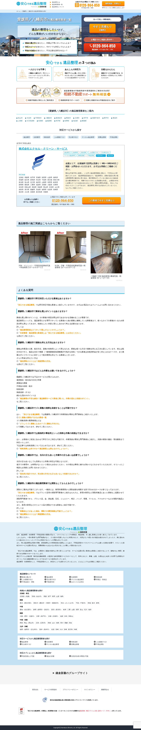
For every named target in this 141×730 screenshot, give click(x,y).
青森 (45, 596)
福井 (89, 609)
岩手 (49, 596)
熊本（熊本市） (44, 629)
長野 (77, 609)
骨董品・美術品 (101, 579)
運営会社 (35, 689)
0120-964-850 (62, 200)
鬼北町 (75, 121)
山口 (53, 623)
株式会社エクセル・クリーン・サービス (70, 175)
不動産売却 (50, 582)
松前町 (40, 121)
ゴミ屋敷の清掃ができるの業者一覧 (32, 417)
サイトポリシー (89, 689)
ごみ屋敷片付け (27, 579)
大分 (61, 629)
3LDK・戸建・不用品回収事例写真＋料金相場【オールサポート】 (70, 266)
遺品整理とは (56, 2)
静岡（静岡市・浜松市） (41, 609)
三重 (68, 609)
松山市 (20, 118)
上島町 (20, 121)
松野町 (66, 121)
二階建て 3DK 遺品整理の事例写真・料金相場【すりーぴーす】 (106, 277)
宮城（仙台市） (37, 596)
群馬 (97, 603)
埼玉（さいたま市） (68, 603)
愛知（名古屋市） (26, 609)
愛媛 (66, 623)
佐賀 (52, 629)
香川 (61, 623)
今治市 (28, 118)
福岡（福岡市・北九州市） (29, 629)
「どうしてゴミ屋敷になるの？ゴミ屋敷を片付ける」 (39, 424)
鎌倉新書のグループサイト (72, 673)
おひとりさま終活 (77, 582)
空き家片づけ (26, 644)
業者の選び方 (26, 577)
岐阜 (64, 609)
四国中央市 (96, 118)
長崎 (57, 629)
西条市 (68, 118)
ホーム (18, 11)
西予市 (106, 118)
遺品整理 (26, 137)
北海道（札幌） (25, 596)
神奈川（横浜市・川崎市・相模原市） (46, 603)
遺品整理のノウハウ (58, 7)
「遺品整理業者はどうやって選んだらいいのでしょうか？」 (42, 330)
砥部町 (49, 121)
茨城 (89, 603)
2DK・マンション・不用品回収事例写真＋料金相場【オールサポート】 (34, 266)
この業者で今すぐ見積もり (101, 200)
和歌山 (71, 616)
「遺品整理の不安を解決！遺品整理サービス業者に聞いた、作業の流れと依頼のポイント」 (54, 398)
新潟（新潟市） (56, 609)
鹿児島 (70, 629)
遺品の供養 (50, 656)
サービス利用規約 (50, 689)
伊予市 (85, 118)
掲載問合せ (105, 689)
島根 (49, 623)
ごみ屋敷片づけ (59, 137)
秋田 (53, 596)
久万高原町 (30, 121)
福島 (61, 596)
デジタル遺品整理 (88, 137)
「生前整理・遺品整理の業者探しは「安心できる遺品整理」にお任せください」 (50, 333)
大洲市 (76, 118)
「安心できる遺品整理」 (26, 305)
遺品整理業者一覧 (57, 4)
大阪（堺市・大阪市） (27, 616)
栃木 (93, 603)
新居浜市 (59, 118)
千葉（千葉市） (81, 603)
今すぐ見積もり (102, 28)
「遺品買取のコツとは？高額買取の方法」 (35, 361)
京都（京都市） (53, 616)
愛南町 (84, 121)
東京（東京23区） (26, 603)
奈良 (65, 616)
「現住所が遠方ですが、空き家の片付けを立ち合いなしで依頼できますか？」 (49, 474)
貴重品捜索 (102, 137)
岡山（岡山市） (29, 623)
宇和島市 (38, 118)
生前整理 (37, 137)
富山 (81, 609)
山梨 (73, 609)
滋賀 (61, 616)
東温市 (114, 118)
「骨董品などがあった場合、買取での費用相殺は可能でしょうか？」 (45, 511)
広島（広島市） (41, 623)
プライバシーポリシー (70, 689)
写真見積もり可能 (28, 656)
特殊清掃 (47, 137)
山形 (57, 596)
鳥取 (21, 623)
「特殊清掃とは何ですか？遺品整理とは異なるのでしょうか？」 (43, 449)
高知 (70, 623)
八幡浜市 (48, 118)
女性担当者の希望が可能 (79, 656)
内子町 (58, 121)
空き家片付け (73, 137)
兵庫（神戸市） (41, 616)
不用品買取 (114, 137)
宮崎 (65, 629)
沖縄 (75, 629)
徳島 (57, 623)
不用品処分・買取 (28, 582)
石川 (85, 609)
